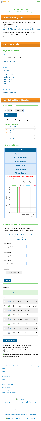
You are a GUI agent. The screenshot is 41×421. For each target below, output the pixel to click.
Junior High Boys (8, 81)
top (5, 110)
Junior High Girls (8, 79)
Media (3, 379)
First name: (7, 252)
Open (4, 83)
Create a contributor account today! (20, 12)
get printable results (20, 239)
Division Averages (20, 169)
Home (3, 368)
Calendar (4, 373)
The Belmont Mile (11, 44)
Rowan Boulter (14, 133)
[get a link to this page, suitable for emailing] (28, 366)
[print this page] (11, 366)
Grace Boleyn (14, 127)
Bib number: (7, 243)
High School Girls (8, 75)
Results (3, 371)
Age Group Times (20, 154)
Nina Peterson (14, 139)
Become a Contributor (7, 384)
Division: (6, 269)
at (13, 110)
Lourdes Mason (14, 136)
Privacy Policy (5, 390)
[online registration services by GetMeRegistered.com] (20, 414)
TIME (35, 293)
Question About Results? (10, 61)
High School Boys (8, 77)
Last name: (7, 260)
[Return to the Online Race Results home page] (6, 1)
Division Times (20, 165)
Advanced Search (6, 376)
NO (14, 293)
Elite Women (7, 73)
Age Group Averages (20, 157)
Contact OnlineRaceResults (9, 392)
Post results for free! (20, 9)
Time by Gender (20, 173)
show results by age (27, 234)
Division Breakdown (20, 161)
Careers (4, 381)
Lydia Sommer (14, 130)
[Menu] (38, 2)
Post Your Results (6, 387)
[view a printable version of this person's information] (9, 301)
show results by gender (20, 237)
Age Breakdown (20, 150)
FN (19, 293)
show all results (13, 234)
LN (25, 293)
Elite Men (6, 70)
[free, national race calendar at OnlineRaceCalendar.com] (20, 418)
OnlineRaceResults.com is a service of (20, 402)
